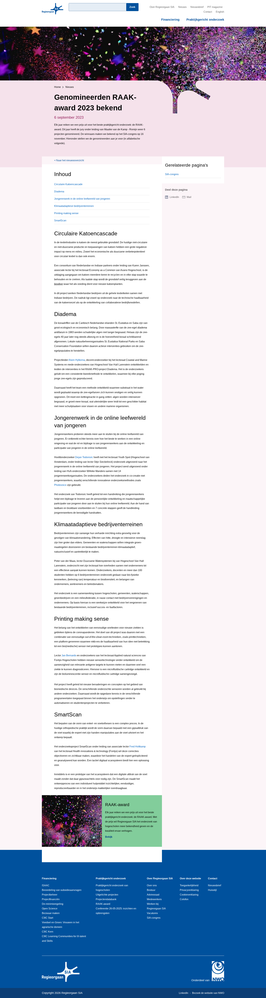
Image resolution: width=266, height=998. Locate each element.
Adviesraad (153, 894)
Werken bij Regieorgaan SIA (156, 906)
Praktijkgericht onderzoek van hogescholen (112, 887)
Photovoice (60, 485)
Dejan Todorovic (84, 457)
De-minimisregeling (52, 904)
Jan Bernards (69, 655)
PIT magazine (215, 7)
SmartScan (60, 220)
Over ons (152, 885)
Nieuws (182, 7)
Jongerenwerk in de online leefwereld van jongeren (82, 198)
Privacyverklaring (189, 890)
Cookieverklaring (189, 894)
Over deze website (190, 878)
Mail (189, 197)
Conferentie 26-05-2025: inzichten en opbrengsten (116, 910)
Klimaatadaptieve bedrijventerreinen (74, 206)
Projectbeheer (49, 894)
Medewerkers (154, 899)
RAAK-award (103, 904)
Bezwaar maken (51, 913)
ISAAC (45, 885)
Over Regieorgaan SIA (162, 7)
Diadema (59, 191)
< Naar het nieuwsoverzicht (69, 160)
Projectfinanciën (51, 899)
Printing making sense (66, 213)
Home (57, 87)
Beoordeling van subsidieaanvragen (61, 890)
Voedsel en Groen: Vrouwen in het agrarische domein (60, 924)
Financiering (170, 19)
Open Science (49, 908)
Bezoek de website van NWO (208, 993)
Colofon (184, 899)
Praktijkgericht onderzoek (205, 19)
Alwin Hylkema (77, 360)
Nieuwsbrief (197, 7)
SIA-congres (172, 174)
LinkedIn (174, 197)
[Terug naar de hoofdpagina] (52, 13)
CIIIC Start (47, 917)
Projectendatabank (106, 899)
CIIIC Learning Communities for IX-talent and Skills (64, 938)
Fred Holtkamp (137, 746)
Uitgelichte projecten (107, 894)
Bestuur (151, 890)
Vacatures (152, 913)
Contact (208, 11)
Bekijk (108, 837)
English (220, 11)
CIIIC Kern (47, 931)
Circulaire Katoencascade (68, 184)
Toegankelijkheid (189, 885)
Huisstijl (212, 890)
